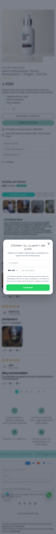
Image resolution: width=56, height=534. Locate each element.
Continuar (28, 288)
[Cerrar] (48, 243)
